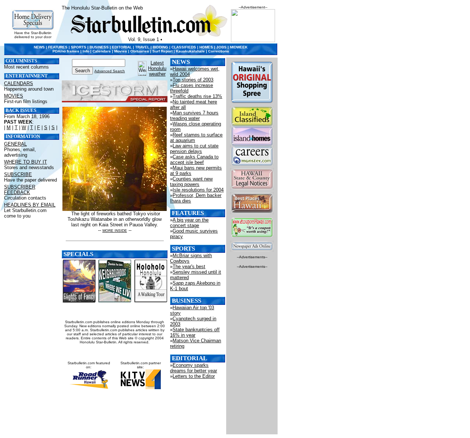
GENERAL (15, 144)
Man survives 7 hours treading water (194, 115)
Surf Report (162, 51)
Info (86, 51)
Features (188, 212)
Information (23, 136)
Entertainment (27, 76)
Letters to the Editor (194, 376)
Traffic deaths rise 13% (197, 96)
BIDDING (160, 47)
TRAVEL (142, 47)
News (181, 61)
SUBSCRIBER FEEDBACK (19, 189)
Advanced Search (109, 71)
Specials (78, 254)
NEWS (39, 47)
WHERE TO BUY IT (25, 162)
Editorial (189, 358)
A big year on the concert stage (189, 222)
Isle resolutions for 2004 (198, 190)
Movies (120, 51)
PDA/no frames (66, 51)
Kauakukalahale (190, 51)
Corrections (218, 51)
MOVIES (13, 96)
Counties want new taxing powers (191, 181)
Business (186, 300)
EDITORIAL (122, 47)
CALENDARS (18, 83)
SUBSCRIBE (18, 174)
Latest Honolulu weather (157, 68)
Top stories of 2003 (193, 80)
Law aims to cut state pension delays (194, 148)
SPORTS (78, 47)
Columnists (21, 60)
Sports (183, 248)
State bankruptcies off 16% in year (195, 332)
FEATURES (58, 47)
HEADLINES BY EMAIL (29, 205)
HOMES (206, 47)
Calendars (102, 51)
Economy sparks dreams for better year (193, 367)
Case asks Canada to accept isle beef (194, 159)
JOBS (221, 47)
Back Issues (21, 110)
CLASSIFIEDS (183, 47)
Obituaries (139, 51)
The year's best (189, 266)
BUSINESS (99, 47)
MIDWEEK (238, 47)
